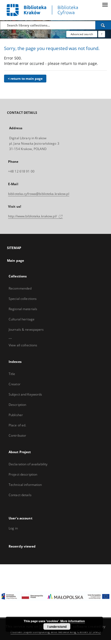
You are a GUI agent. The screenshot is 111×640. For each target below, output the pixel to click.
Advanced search (82, 34)
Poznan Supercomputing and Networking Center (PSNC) (56, 631)
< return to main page (25, 78)
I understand (57, 626)
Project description (23, 474)
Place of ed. (17, 425)
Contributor (17, 435)
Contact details (20, 495)
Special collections (23, 298)
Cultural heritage (21, 319)
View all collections (23, 345)
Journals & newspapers (26, 329)
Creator (14, 384)
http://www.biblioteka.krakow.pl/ (33, 216)
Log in (13, 528)
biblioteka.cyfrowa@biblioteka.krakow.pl (38, 193)
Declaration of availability (28, 464)
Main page (15, 260)
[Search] (103, 25)
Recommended (20, 288)
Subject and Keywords (25, 394)
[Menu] (105, 4)
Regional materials (23, 309)
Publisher (16, 415)
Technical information (25, 484)
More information (72, 621)
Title (12, 374)
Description (17, 404)
